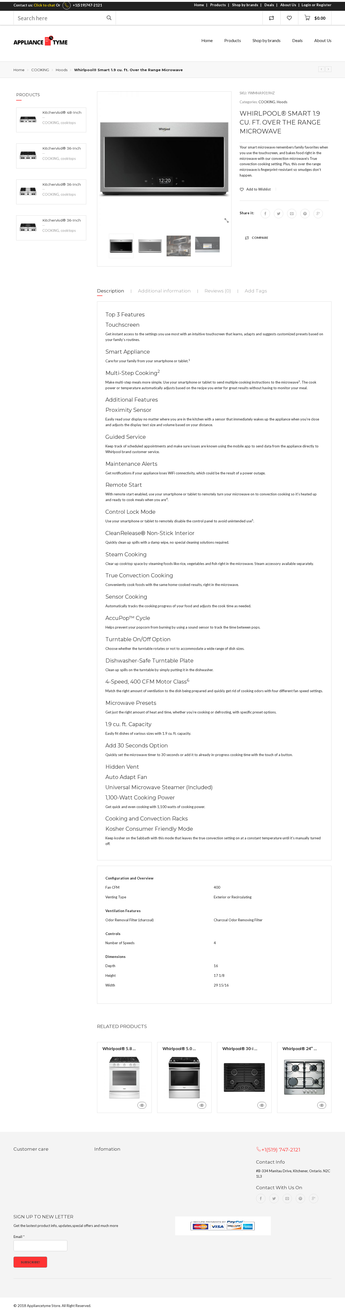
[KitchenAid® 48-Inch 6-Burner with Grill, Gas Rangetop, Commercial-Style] (28, 119)
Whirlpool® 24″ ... (299, 1048)
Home (199, 5)
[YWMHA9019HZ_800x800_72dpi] (164, 159)
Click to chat (44, 5)
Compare (260, 238)
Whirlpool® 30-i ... (239, 1048)
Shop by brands (245, 5)
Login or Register (317, 5)
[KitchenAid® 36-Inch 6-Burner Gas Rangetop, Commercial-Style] (28, 155)
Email (19, 1236)
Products (218, 5)
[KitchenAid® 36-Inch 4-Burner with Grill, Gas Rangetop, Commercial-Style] (28, 227)
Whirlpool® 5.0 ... (179, 1048)
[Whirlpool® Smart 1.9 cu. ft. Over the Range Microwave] (321, 69)
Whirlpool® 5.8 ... (119, 1048)
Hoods (61, 70)
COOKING (40, 70)
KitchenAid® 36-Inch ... (61, 150)
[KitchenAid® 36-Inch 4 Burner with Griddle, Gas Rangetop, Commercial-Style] (28, 191)
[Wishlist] (289, 18)
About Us (288, 5)
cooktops (68, 122)
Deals (269, 5)
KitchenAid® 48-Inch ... (61, 115)
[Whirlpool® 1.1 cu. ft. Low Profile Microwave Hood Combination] (328, 69)
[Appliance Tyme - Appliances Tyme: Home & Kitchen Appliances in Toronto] (40, 41)
